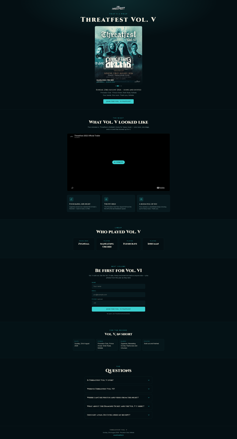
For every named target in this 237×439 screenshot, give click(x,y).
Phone (97, 299)
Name (94, 282)
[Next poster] (139, 56)
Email (94, 290)
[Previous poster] (97, 56)
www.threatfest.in (118, 435)
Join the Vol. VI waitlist (118, 101)
